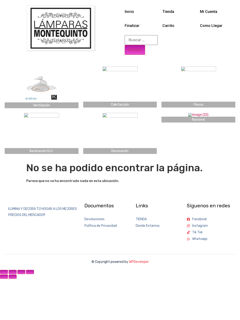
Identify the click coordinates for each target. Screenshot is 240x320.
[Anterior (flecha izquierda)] (4, 277)
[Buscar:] (141, 40)
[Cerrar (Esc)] (30, 272)
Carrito (168, 25)
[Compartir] (21, 272)
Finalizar (132, 25)
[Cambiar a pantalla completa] (13, 272)
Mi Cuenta (208, 11)
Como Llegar (211, 25)
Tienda (168, 11)
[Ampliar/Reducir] (4, 272)
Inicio (129, 11)
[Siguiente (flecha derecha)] (13, 277)
